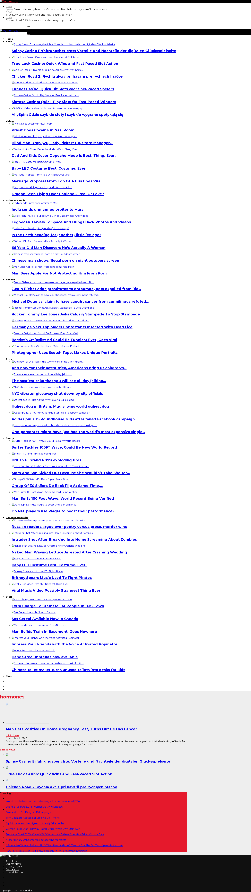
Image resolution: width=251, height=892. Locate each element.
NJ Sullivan (12, 735)
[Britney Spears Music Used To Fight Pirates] (37, 571)
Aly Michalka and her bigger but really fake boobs (35, 823)
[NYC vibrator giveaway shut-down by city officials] (41, 387)
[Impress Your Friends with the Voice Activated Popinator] (45, 638)
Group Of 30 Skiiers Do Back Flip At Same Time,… (57, 486)
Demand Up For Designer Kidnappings (28, 812)
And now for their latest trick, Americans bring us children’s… (69, 368)
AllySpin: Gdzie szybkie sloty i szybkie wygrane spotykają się (67, 114)
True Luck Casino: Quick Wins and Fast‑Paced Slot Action (39, 14)
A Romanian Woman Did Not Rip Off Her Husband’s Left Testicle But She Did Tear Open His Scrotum (64, 845)
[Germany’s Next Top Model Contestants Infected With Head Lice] (50, 320)
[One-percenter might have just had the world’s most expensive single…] (54, 425)
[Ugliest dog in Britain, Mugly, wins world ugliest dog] (43, 400)
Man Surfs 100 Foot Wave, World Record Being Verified (63, 498)
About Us (11, 861)
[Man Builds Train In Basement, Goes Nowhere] (39, 625)
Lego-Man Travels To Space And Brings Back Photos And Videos (71, 222)
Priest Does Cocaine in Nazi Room (43, 130)
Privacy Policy (14, 866)
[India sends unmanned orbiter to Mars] (35, 203)
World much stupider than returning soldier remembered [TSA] (43, 801)
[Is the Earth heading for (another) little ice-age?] (40, 228)
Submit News (13, 864)
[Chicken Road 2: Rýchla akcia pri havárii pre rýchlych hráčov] (47, 70)
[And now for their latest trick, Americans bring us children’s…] (48, 361)
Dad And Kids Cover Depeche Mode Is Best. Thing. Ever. (64, 155)
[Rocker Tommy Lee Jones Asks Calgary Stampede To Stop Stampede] (53, 307)
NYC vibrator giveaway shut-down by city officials (57, 393)
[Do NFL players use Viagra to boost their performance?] (44, 504)
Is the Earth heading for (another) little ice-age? (56, 235)
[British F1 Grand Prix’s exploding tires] (34, 453)
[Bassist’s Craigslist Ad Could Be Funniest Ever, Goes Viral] (45, 333)
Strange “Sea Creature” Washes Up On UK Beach (34, 806)
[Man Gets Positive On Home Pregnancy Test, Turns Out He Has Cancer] (27, 722)
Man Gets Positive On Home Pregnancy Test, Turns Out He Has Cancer (71, 729)
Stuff (9, 596)
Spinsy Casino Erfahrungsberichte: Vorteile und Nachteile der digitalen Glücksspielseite (56, 9)
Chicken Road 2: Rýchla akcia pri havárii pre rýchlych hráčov (40, 20)
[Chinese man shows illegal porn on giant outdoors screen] (46, 254)
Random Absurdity (17, 517)
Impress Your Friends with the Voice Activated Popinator (64, 644)
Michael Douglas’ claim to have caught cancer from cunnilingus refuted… (80, 301)
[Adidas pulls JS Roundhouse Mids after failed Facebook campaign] (51, 412)
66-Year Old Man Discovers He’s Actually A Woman (58, 248)
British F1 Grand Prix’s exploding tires (46, 460)
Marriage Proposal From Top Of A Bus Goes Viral (57, 181)
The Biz (10, 279)
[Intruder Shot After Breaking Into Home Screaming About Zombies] (52, 533)
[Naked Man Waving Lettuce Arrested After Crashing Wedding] (49, 545)
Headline (11, 842)
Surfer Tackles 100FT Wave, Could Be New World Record (64, 447)
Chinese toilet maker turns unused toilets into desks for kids (68, 670)
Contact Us (12, 869)
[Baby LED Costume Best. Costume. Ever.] (36, 162)
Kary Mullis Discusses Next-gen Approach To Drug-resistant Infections (46, 851)
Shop (9, 676)
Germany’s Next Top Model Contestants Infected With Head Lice (72, 327)
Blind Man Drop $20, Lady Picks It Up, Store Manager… (62, 143)
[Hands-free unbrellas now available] (33, 650)
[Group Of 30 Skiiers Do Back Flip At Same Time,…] (41, 479)
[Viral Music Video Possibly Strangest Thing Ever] (40, 584)
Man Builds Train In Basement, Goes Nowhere (54, 631)
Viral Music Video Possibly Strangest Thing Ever (56, 590)
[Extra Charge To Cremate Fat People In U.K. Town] (42, 599)
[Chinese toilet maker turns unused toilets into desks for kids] (48, 663)
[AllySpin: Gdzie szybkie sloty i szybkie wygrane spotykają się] (47, 108)
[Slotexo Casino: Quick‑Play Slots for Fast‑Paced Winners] (45, 95)
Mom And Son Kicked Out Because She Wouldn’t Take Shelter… (71, 473)
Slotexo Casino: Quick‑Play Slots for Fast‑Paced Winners (64, 102)
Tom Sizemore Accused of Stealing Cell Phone (33, 817)
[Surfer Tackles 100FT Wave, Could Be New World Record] (46, 441)
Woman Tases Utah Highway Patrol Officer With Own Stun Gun (43, 828)
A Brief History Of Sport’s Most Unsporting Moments (36, 840)
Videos (10, 121)
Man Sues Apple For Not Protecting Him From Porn (59, 273)
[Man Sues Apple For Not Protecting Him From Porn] (43, 266)
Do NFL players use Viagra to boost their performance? (63, 511)
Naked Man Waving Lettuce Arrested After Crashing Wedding (69, 552)
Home (9, 38)
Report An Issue (15, 872)
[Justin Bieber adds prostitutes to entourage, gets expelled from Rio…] (53, 282)
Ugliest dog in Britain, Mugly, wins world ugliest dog (60, 406)
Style (9, 359)
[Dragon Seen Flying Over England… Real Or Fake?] (42, 187)
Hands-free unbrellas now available (45, 657)
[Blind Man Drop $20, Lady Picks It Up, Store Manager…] (44, 136)
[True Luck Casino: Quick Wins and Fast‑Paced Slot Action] (46, 57)
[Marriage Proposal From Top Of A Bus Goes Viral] (41, 174)
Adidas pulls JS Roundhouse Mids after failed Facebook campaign (73, 419)
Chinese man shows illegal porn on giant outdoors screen (65, 260)
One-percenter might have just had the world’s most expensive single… (78, 432)
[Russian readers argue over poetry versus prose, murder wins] (48, 520)
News (9, 6)
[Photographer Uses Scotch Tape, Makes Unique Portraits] (46, 346)
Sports (10, 438)
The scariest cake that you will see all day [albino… (59, 381)
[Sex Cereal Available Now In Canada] (33, 612)
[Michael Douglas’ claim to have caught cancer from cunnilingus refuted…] (55, 295)
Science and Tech (16, 848)
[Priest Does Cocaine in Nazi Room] (32, 123)
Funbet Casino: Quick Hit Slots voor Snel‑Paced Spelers (63, 89)
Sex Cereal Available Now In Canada (45, 619)
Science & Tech (15, 200)
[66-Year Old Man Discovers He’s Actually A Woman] (42, 241)
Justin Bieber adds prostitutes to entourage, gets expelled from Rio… (76, 289)
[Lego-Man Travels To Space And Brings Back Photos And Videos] (50, 215)
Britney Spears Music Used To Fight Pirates (52, 578)
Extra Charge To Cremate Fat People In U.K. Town (58, 606)
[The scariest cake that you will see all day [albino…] (42, 374)
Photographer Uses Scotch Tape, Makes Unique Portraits (65, 352)
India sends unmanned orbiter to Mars (47, 209)
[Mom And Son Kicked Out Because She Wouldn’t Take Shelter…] (50, 466)
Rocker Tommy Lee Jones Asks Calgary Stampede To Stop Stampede (76, 314)
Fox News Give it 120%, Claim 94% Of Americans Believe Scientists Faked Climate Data (55, 834)
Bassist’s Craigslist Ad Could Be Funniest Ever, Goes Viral (64, 340)
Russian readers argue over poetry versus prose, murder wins (69, 527)
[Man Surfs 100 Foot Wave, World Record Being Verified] (45, 492)
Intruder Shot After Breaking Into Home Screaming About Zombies (74, 539)
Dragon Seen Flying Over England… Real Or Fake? (58, 194)
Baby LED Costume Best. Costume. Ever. (49, 168)
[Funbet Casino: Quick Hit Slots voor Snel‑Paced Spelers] (45, 82)
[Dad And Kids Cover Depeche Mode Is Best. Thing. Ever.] (45, 149)
